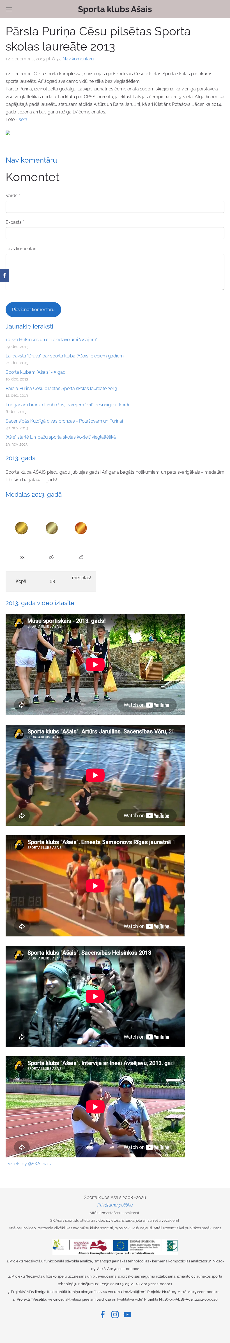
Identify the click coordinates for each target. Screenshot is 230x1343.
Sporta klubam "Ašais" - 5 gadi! (37, 372)
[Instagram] (115, 1314)
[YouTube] (127, 1314)
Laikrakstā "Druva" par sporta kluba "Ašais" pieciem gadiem (65, 356)
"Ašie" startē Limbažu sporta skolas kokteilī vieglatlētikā (61, 437)
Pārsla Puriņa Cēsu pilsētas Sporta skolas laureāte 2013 (61, 388)
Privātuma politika (115, 1205)
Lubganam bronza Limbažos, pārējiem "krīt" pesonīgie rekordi (67, 404)
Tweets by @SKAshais (28, 1163)
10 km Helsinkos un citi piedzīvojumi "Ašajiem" (51, 339)
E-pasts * (15, 222)
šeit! (23, 119)
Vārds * (13, 195)
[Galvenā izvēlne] (9, 9)
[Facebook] (102, 1314)
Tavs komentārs (22, 248)
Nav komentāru (78, 58)
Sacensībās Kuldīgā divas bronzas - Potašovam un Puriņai (64, 421)
